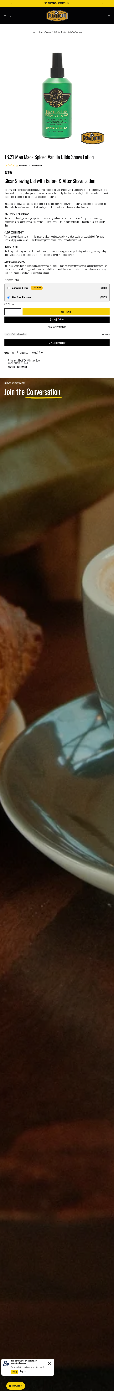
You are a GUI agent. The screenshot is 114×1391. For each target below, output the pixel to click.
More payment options (57, 327)
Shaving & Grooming (45, 32)
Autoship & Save (20, 288)
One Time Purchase (21, 297)
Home (33, 32)
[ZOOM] (103, 143)
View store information (17, 367)
